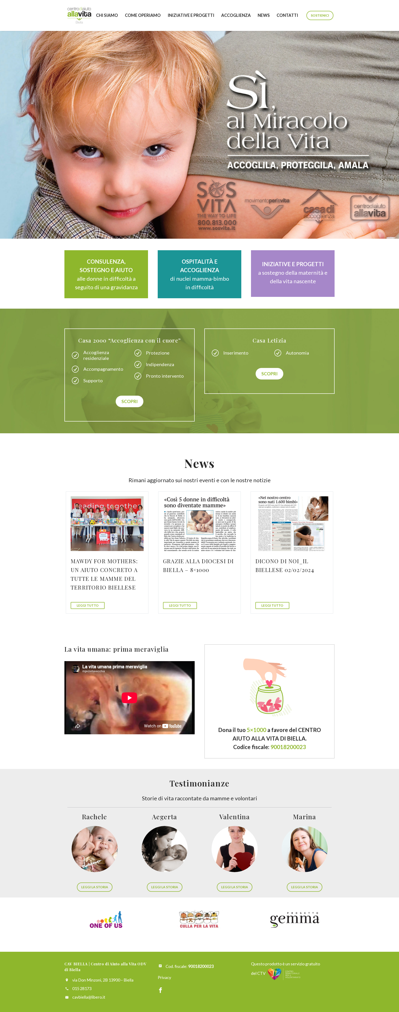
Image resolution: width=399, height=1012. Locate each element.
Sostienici (320, 15)
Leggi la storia (94, 887)
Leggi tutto (88, 605)
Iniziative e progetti (191, 15)
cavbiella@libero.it (88, 997)
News (264, 15)
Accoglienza (236, 15)
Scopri (129, 401)
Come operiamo (143, 15)
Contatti (287, 15)
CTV (261, 973)
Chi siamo (107, 15)
